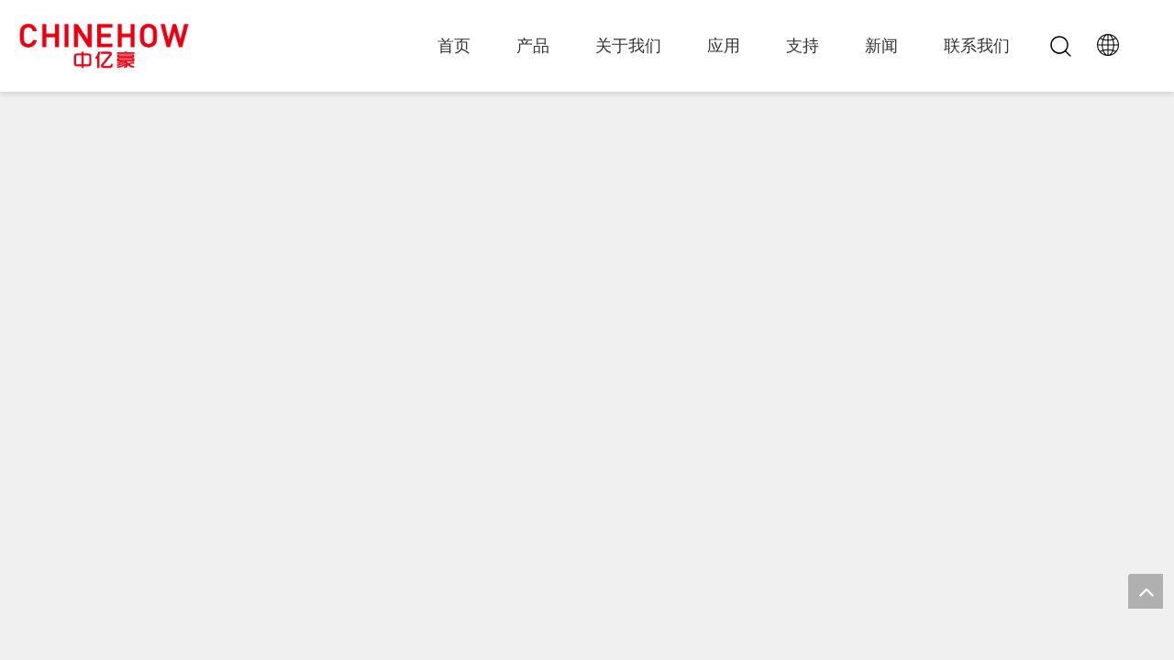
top (1145, 591)
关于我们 (628, 46)
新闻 (881, 46)
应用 (723, 46)
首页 (454, 46)
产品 (532, 46)
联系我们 (977, 46)
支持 (802, 46)
